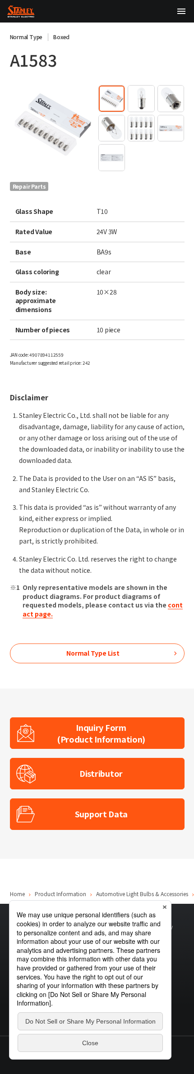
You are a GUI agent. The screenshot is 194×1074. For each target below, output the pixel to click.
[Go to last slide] (19, 124)
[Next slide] (87, 124)
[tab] (111, 98)
